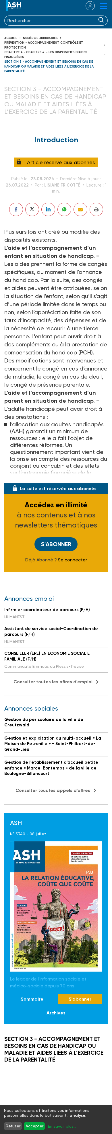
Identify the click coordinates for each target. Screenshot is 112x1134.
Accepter (34, 1126)
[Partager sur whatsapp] (64, 209)
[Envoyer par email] (80, 209)
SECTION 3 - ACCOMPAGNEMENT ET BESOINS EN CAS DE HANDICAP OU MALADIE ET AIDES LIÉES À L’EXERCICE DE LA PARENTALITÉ (49, 66)
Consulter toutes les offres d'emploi (52, 681)
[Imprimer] (96, 209)
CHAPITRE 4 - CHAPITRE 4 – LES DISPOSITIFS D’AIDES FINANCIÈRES (45, 54)
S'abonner (56, 544)
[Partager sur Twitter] (32, 209)
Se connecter (72, 560)
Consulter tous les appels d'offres (53, 790)
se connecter (86, 5)
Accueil (10, 38)
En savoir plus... (62, 1126)
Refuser (13, 1126)
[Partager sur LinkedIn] (48, 209)
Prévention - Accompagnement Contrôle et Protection (43, 45)
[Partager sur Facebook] (16, 209)
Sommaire (32, 999)
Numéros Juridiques (40, 38)
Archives (56, 1013)
